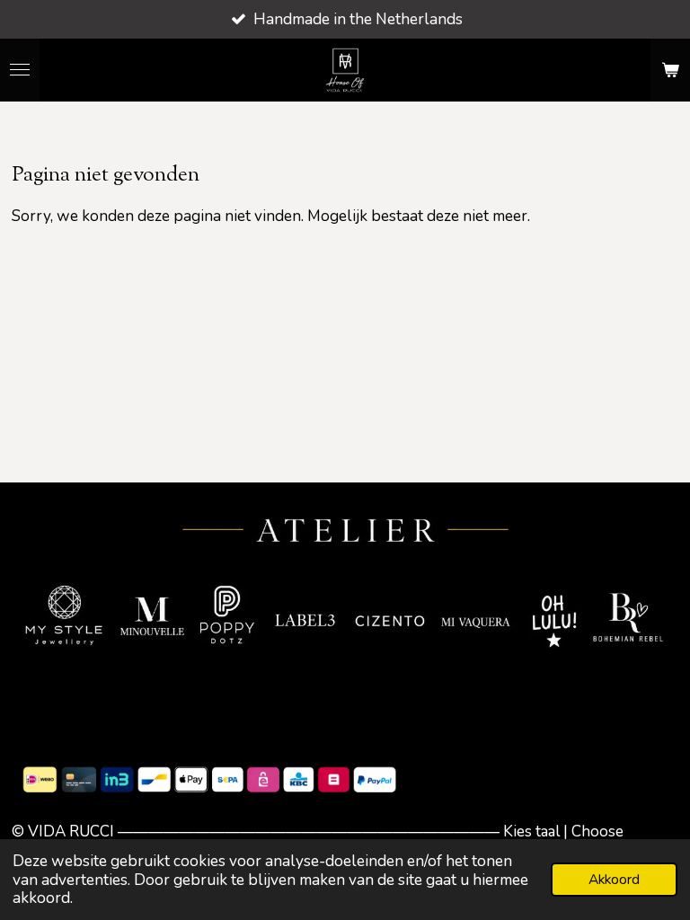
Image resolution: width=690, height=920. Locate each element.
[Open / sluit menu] (20, 70)
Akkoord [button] (614, 879)
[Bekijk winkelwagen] (670, 70)
